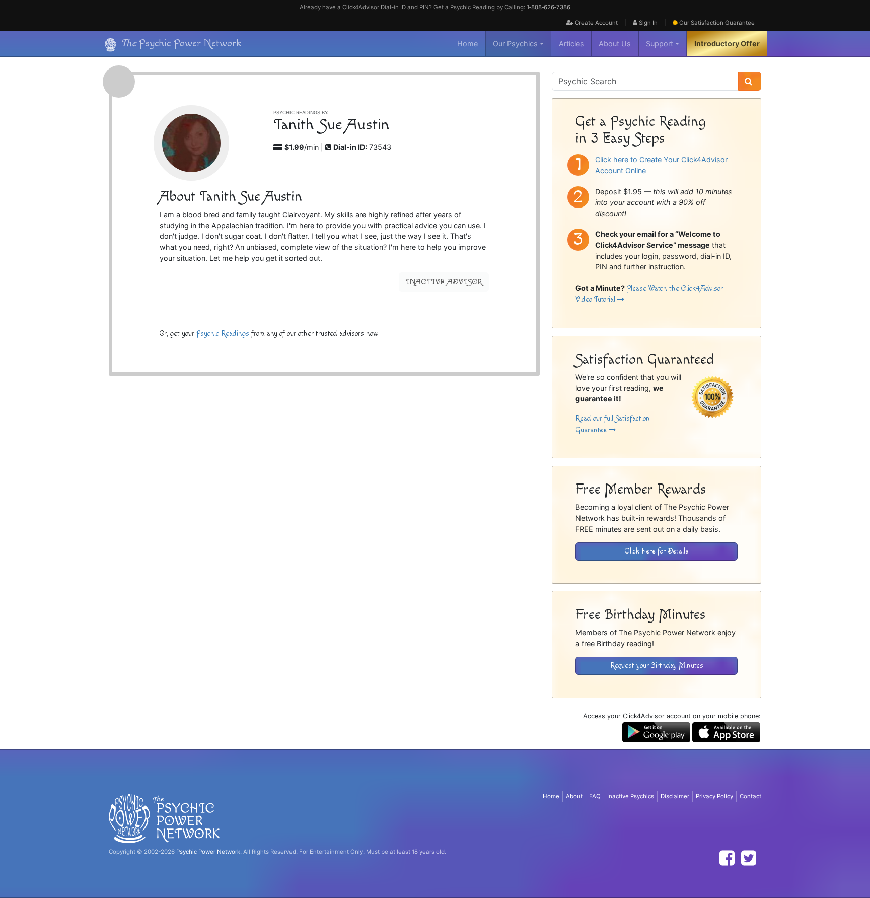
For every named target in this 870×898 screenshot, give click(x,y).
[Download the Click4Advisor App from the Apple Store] (726, 731)
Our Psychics (515, 43)
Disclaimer (675, 796)
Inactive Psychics (630, 796)
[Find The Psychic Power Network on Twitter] (748, 858)
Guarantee (717, 22)
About (574, 796)
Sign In (647, 22)
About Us (615, 43)
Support (659, 43)
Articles (571, 43)
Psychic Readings (222, 333)
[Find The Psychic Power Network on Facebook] (727, 858)
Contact (750, 796)
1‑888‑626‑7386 (548, 7)
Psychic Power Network (208, 851)
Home (467, 43)
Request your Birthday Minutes (656, 665)
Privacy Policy (714, 796)
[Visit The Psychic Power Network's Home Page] (164, 817)
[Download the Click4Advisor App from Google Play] (656, 731)
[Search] (749, 81)
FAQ (595, 796)
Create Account (595, 22)
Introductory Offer (727, 43)
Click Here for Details (657, 551)
